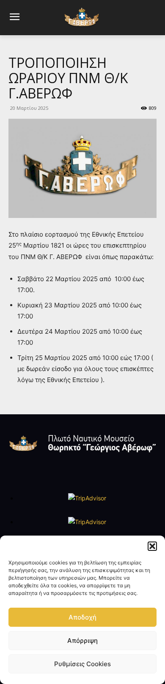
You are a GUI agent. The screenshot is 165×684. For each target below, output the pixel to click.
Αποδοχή (82, 617)
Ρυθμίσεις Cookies (82, 664)
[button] (152, 546)
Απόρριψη (82, 641)
